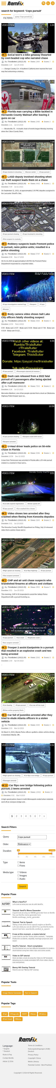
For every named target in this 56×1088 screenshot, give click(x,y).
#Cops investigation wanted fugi (14, 304)
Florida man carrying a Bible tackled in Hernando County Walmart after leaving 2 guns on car (27, 114)
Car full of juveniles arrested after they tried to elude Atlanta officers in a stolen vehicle (26, 718)
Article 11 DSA (8, 1061)
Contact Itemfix (8, 1058)
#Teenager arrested (9, 780)
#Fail (5, 1014)
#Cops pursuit (44, 172)
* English (6, 1049)
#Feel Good (7, 1019)
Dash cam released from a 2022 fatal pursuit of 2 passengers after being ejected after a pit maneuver (26, 379)
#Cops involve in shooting (12, 172)
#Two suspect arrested (11, 575)
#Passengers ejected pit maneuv (28, 371)
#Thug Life (14, 1014)
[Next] (44, 816)
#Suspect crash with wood (32, 436)
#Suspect (33, 304)
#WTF (24, 1014)
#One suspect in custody (12, 239)
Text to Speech (31, 993)
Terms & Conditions (35, 1045)
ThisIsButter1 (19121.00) (17, 62)
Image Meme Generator (12, 993)
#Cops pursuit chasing (11, 234)
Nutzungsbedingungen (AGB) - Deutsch (39, 1050)
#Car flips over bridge (31, 775)
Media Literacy (33, 1062)
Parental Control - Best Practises (40, 1065)
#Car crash (20, 638)
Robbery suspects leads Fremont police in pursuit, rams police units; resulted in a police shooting (27, 247)
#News (33, 1014)
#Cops (42, 304)
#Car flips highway (30, 570)
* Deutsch (6, 1051)
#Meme (18, 1019)
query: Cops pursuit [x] (23, 17)
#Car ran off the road (36, 705)
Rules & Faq (7, 1055)
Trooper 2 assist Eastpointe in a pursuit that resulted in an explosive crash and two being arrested (27, 650)
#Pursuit (6, 309)
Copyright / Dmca (34, 1058)
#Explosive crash (34, 638)
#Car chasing (7, 705)
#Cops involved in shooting (32, 234)
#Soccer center (30, 172)
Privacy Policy (33, 1055)
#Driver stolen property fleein (13, 710)
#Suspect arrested (9, 441)
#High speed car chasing (11, 570)
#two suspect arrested (11, 643)
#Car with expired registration (13, 503)
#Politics (42, 1014)
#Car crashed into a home (25, 509)
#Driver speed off (33, 503)
